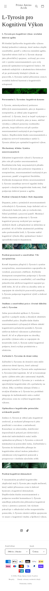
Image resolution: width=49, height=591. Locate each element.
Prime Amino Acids (24, 576)
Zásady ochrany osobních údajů (28, 579)
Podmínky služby (26, 583)
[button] (5, 6)
